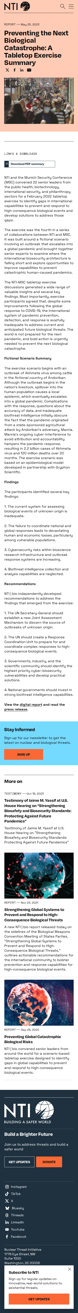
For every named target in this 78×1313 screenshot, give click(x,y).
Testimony (13, 793)
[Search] (62, 6)
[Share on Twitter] (7, 70)
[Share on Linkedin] (22, 70)
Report (10, 24)
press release (15, 709)
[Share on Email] (29, 70)
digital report (31, 704)
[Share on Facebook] (14, 70)
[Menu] (71, 6)
